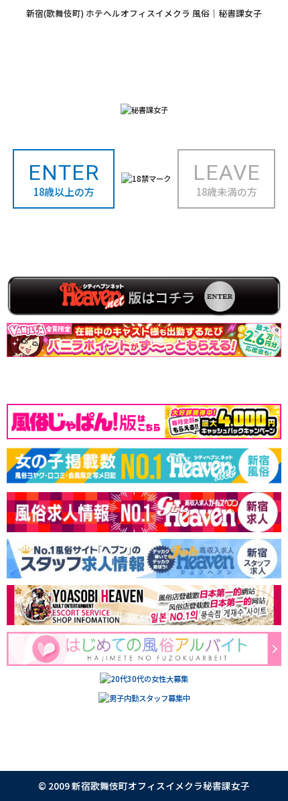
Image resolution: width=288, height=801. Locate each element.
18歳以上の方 (64, 179)
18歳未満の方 (227, 179)
